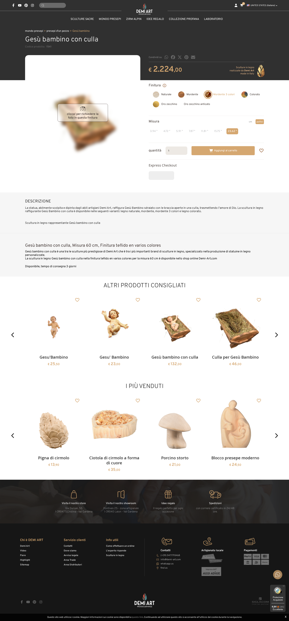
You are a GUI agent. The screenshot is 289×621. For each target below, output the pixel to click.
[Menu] (284, 587)
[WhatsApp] (166, 57)
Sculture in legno (115, 555)
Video (23, 550)
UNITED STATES (263, 5)
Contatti (68, 546)
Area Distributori (73, 564)
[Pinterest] (186, 57)
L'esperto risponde (116, 550)
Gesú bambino (81, 31)
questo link (137, 617)
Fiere (23, 555)
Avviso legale (71, 555)
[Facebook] (173, 57)
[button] (13, 335)
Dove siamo (70, 550)
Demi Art (25, 546)
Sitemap (24, 564)
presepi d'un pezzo (57, 31)
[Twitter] (180, 57)
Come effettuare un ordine (120, 546)
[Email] (193, 57)
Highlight (25, 560)
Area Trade (70, 560)
